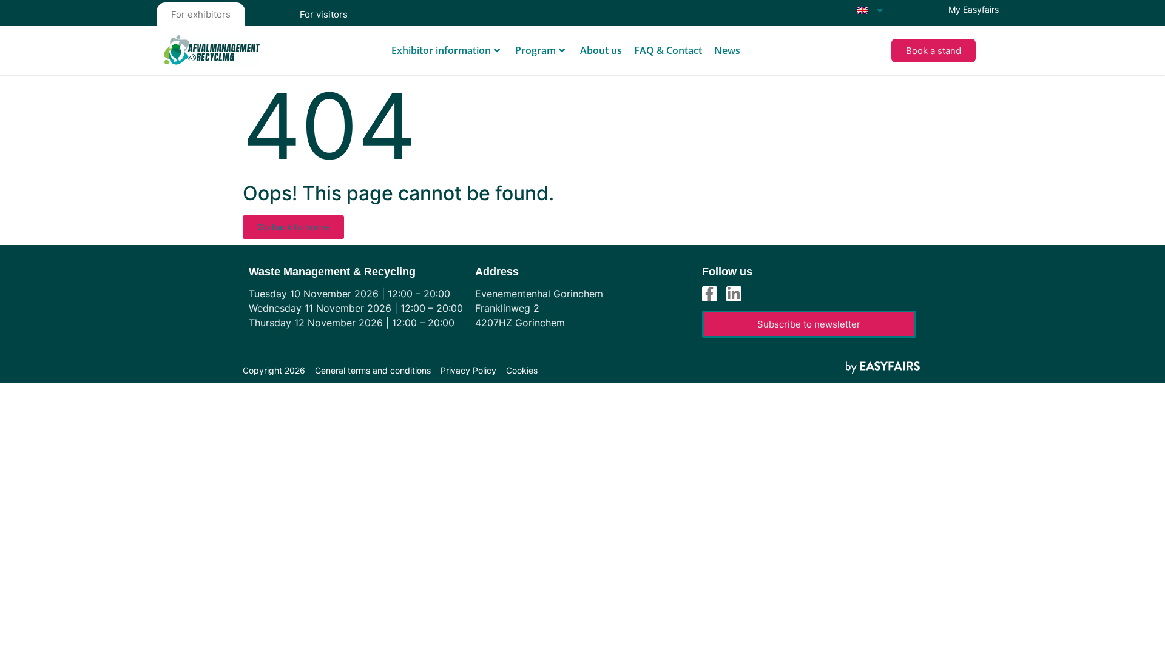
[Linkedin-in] (733, 293)
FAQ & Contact (668, 50)
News (727, 50)
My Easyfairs (973, 9)
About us (601, 50)
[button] (933, 50)
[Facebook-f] (709, 293)
